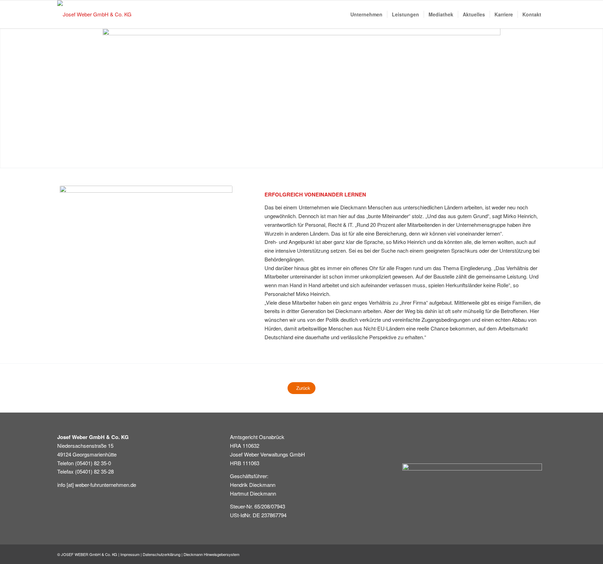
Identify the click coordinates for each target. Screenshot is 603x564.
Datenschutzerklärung (161, 554)
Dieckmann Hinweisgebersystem (211, 554)
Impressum (130, 554)
